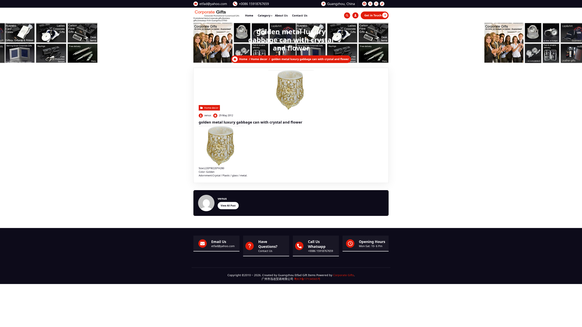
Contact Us (299, 15)
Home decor (259, 59)
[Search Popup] (347, 15)
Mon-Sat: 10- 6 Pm (370, 246)
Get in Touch (373, 15)
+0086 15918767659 (254, 4)
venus (207, 115)
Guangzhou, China (341, 4)
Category (264, 15)
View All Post (228, 205)
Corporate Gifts (343, 275)
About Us (281, 15)
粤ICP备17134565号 (307, 279)
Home (249, 15)
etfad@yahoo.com (213, 4)
